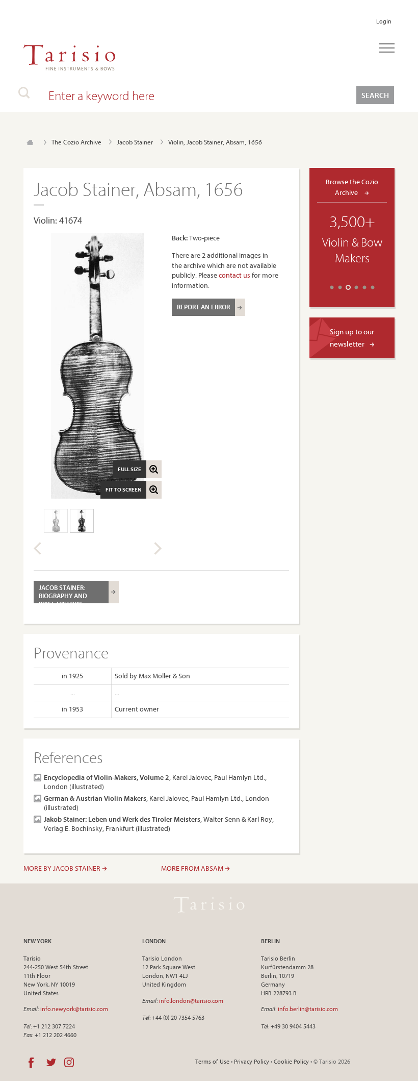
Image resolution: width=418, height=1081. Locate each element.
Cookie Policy (291, 1061)
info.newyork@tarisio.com (74, 1009)
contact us (234, 275)
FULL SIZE (129, 469)
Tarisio (209, 904)
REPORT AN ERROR (203, 307)
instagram (69, 1063)
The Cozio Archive (76, 142)
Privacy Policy (251, 1061)
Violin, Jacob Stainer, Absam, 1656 (215, 142)
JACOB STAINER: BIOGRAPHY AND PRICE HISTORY (63, 593)
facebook (31, 1063)
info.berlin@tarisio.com (308, 1009)
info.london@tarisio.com (191, 1000)
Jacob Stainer (135, 142)
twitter (51, 1063)
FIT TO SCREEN (123, 489)
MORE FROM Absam (193, 868)
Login (383, 21)
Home (29, 142)
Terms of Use (212, 1061)
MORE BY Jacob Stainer (62, 868)
